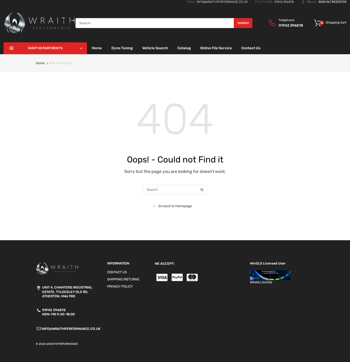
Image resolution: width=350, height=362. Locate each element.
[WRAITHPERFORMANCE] (39, 23)
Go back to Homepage (175, 206)
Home (40, 63)
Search (243, 23)
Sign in (323, 2)
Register (338, 2)
